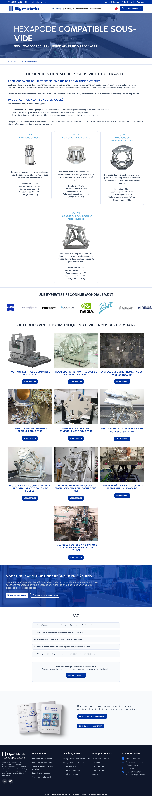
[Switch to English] (116, 8)
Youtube (140, 2)
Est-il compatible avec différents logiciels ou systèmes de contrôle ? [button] (64, 647)
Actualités (106, 2)
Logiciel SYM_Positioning (71, 770)
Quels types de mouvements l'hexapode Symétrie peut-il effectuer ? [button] (65, 625)
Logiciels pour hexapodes (41, 773)
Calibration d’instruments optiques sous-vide (30, 429)
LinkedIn (132, 2)
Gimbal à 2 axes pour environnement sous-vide (76, 429)
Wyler (124, 2)
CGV (76, 794)
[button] (30, 381)
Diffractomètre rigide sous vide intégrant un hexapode (122, 487)
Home (10, 61)
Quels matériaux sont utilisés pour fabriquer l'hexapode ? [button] (60, 639)
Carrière (95, 774)
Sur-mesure (68, 9)
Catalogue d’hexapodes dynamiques (75, 763)
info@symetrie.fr (39, 2)
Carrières (116, 2)
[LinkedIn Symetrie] (4, 781)
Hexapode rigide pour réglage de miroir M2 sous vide (76, 373)
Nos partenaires (98, 766)
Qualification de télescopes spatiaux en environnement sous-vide (76, 488)
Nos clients (96, 763)
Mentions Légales (84, 794)
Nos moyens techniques (100, 759)
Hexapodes (56, 9)
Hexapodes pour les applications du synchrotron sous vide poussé (76, 548)
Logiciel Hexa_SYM (69, 766)
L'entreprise (95, 9)
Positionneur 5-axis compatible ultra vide (30, 373)
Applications (82, 9)
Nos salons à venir (98, 770)
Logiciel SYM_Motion (70, 774)
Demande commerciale (134, 762)
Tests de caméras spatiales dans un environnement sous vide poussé (30, 488)
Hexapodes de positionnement (43, 759)
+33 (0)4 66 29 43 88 (19, 2)
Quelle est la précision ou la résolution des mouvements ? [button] (60, 632)
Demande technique (133, 759)
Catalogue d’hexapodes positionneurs (76, 759)
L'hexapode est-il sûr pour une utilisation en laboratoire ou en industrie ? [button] (66, 654)
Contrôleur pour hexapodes (42, 777)
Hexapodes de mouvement (42, 763)
